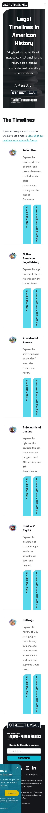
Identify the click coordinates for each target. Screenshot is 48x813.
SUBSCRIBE (12, 793)
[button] (24, 758)
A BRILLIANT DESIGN (24, 804)
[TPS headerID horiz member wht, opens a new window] (24, 101)
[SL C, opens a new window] (24, 94)
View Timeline (27, 217)
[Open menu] (44, 4)
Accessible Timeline (37, 224)
